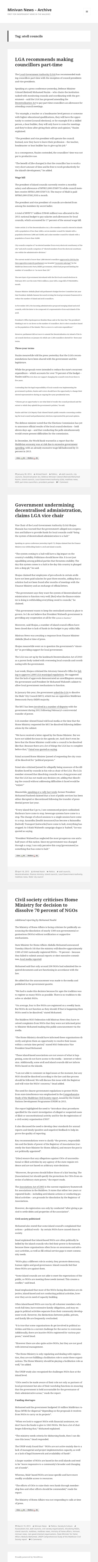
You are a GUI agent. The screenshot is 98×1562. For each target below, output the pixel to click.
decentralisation (22, 874)
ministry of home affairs (61, 1531)
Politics (54, 474)
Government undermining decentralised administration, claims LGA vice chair (48, 510)
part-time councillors (29, 482)
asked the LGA (61, 692)
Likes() (20, 458)
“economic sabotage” (63, 263)
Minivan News (41, 1526)
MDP (17, 482)
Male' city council (36, 877)
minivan (76, 1531)
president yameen (46, 482)
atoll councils (67, 474)
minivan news (21, 1534)
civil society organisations (53, 1528)
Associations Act (22, 1528)
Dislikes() (33, 458)
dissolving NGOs (72, 1528)
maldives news (71, 479)
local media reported (30, 959)
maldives (32, 1531)
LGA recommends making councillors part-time (44, 62)
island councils (28, 479)
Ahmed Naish (41, 474)
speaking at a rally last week (42, 792)
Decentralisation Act (25, 102)
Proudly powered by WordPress (29, 1557)
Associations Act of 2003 (31, 1186)
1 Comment (63, 482)
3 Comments (36, 1539)
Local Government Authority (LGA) (37, 74)
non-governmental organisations (42, 1534)
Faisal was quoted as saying (42, 749)
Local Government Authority (70, 874)
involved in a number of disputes (51, 706)
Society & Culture (65, 1526)
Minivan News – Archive (30, 9)
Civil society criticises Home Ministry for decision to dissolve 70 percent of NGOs (46, 905)
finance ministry (37, 874)
